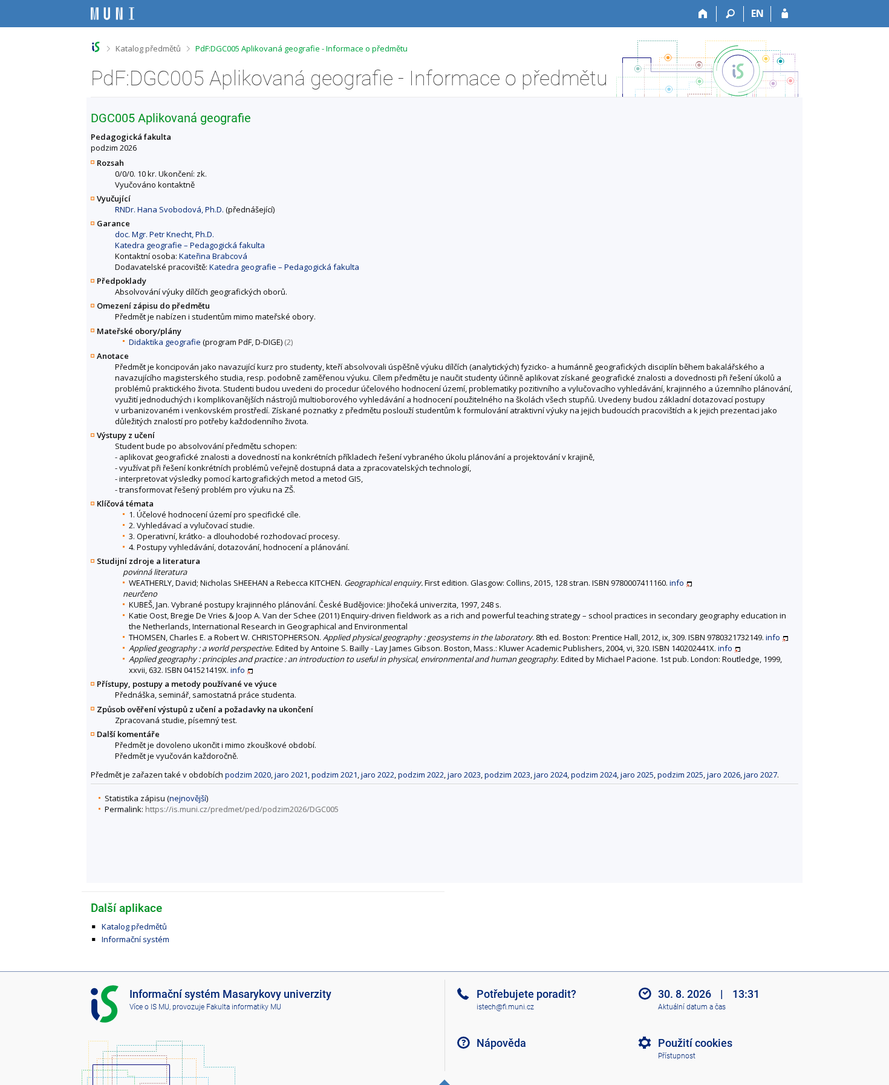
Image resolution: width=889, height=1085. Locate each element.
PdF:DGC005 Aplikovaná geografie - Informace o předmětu (301, 48)
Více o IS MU (149, 1007)
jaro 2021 (291, 774)
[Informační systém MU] (96, 47)
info (676, 582)
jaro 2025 (637, 774)
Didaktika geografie (165, 341)
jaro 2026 (723, 774)
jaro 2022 (377, 774)
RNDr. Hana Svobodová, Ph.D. (169, 209)
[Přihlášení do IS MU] (784, 14)
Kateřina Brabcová (213, 256)
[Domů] (703, 14)
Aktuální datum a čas (692, 1007)
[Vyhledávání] (730, 14)
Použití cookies (695, 1043)
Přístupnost (676, 1056)
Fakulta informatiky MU (243, 1007)
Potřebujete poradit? (526, 994)
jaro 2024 (550, 774)
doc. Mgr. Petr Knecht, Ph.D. (164, 234)
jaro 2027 (760, 774)
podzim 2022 (421, 774)
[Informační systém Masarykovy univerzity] (112, 13)
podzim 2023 (507, 774)
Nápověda (501, 1043)
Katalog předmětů (148, 48)
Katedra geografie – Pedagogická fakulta (190, 245)
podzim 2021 (334, 774)
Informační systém (135, 939)
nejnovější (187, 798)
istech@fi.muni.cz (505, 1007)
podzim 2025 (680, 774)
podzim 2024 (594, 774)
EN (757, 13)
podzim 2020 (248, 774)
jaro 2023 (464, 774)
